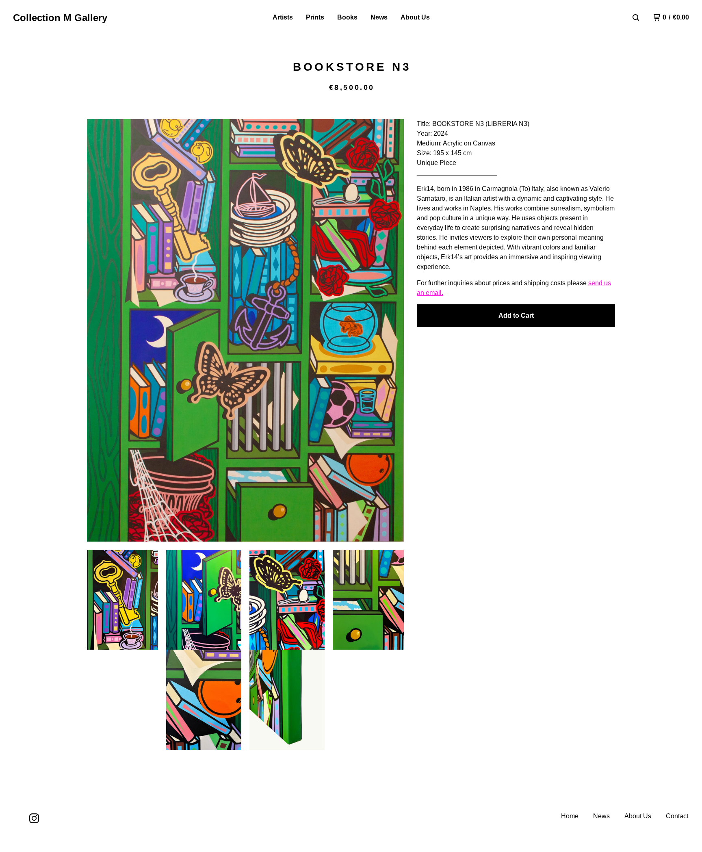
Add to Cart (516, 315)
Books (347, 17)
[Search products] (636, 17)
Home (569, 816)
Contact (677, 816)
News (379, 17)
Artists (283, 17)
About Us (415, 17)
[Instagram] (34, 818)
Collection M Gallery (60, 17)
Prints (315, 17)
